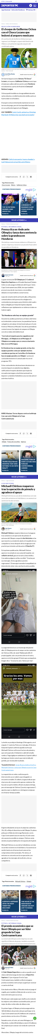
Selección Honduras (18, 10)
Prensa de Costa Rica (13, 441)
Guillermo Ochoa (22, 185)
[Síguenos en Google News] (30, 176)
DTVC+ (3, 1)
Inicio (3, 24)
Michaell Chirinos (20, 881)
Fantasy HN (9, 1)
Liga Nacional (5, 10)
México (13, 185)
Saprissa (23, 441)
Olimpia (4, 441)
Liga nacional (10, 480)
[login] (30, 5)
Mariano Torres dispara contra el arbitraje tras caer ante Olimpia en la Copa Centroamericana (18, 416)
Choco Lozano (6, 185)
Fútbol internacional (12, 224)
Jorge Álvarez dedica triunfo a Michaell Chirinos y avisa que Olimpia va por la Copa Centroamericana (18, 767)
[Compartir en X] (27, 176)
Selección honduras (12, 24)
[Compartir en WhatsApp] (23, 176)
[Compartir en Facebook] (20, 176)
